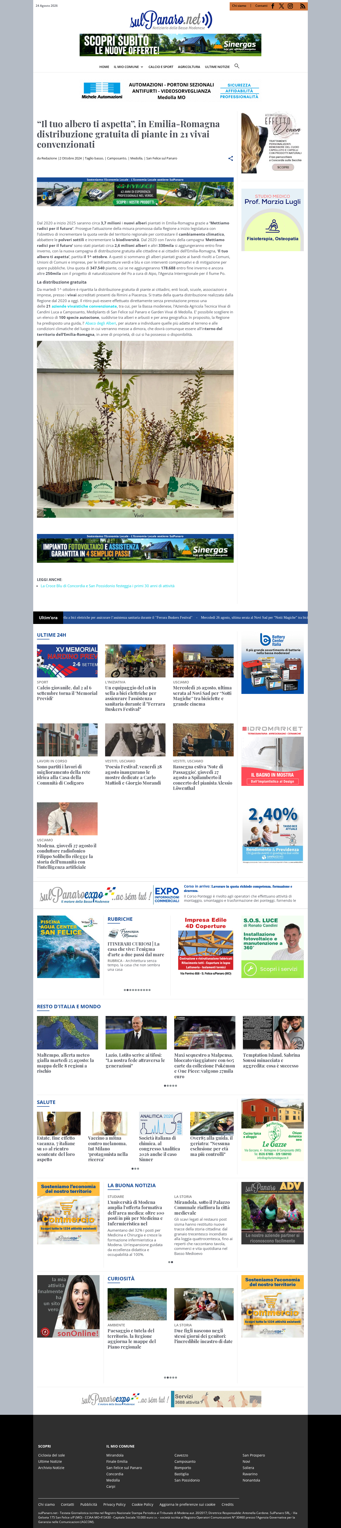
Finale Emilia (117, 1461)
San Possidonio (187, 1480)
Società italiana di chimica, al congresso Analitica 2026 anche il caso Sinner (159, 1148)
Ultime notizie (217, 66)
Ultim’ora (48, 617)
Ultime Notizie (50, 1461)
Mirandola (115, 1455)
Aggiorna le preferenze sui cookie (187, 1504)
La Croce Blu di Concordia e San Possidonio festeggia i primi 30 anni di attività (107, 585)
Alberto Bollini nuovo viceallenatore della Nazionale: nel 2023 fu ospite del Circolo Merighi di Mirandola (135, 1213)
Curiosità (121, 1278)
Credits (228, 1504)
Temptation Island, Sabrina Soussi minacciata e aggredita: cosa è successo (271, 1060)
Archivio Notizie (51, 1467)
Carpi (110, 1486)
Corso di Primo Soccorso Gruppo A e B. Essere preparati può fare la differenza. (241, 888)
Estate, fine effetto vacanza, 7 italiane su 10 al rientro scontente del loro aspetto (56, 1148)
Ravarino (250, 1474)
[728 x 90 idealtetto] (135, 206)
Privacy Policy (114, 1504)
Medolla (136, 158)
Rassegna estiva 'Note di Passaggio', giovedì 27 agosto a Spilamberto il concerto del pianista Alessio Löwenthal (202, 777)
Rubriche (120, 919)
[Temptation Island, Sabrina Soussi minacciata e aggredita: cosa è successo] (273, 1032)
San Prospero (254, 1455)
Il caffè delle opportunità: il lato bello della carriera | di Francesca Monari (136, 949)
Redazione (49, 158)
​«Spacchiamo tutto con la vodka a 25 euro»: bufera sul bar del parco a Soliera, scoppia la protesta (203, 1339)
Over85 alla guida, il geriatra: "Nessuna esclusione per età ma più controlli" (211, 1146)
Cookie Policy (142, 1504)
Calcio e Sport (161, 66)
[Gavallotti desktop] (170, 91)
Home (104, 66)
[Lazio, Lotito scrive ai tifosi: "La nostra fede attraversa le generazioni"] (136, 1032)
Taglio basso (94, 158)
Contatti (261, 5)
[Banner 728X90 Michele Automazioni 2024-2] (135, 562)
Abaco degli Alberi (100, 323)
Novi (246, 1461)
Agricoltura (189, 66)
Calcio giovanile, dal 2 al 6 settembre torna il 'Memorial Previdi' (67, 693)
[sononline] (68, 1334)
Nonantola (251, 1480)
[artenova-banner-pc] (170, 1399)
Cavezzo (181, 1455)
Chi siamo (239, 5)
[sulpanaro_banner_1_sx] (272, 1241)
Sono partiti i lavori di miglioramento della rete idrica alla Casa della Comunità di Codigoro (63, 775)
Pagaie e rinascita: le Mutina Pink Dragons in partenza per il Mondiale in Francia (136, 1339)
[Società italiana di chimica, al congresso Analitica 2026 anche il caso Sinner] (161, 1123)
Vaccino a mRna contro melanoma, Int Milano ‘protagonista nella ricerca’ (108, 1148)
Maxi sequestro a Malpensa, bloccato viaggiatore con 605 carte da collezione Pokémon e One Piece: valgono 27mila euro (204, 1065)
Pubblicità (88, 1504)
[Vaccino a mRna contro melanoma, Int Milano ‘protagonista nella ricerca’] (110, 1123)
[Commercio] (272, 1334)
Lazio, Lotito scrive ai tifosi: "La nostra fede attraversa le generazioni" (135, 1060)
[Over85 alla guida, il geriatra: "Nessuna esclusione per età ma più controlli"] (212, 1123)
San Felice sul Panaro (161, 158)
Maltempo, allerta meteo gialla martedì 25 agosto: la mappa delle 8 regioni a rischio (65, 1063)
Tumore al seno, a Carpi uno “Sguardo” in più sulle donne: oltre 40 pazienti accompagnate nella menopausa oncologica (201, 1213)
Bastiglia (181, 1474)
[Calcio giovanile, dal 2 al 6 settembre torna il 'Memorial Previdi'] (67, 660)
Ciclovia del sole (51, 1455)
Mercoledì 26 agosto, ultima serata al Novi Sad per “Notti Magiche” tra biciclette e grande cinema (223, 617)
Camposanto (116, 158)
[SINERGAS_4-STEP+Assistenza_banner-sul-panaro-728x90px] (170, 54)
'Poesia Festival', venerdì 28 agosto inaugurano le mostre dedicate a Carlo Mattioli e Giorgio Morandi (133, 775)
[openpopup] (304, 67)
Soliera (248, 1467)
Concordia (114, 1474)
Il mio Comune (126, 66)
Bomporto (182, 1467)
